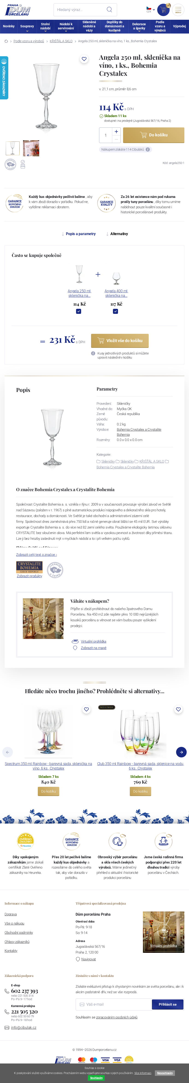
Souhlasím (96, 1078)
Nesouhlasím (164, 1073)
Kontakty (11, 951)
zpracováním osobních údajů (116, 1017)
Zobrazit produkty (29, 576)
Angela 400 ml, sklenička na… (116, 293)
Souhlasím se (106, 1017)
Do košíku (48, 791)
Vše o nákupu (14, 923)
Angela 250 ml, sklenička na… (79, 293)
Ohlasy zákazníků (17, 942)
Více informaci (142, 1073)
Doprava (11, 914)
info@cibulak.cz (23, 1027)
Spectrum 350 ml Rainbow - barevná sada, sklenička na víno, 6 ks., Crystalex (48, 766)
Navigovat (88, 959)
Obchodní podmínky (19, 933)
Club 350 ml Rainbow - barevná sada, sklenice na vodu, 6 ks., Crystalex (140, 766)
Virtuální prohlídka (93, 641)
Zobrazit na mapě (93, 648)
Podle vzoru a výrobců (29, 41)
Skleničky (108, 461)
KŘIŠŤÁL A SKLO (61, 41)
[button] (84, 59)
